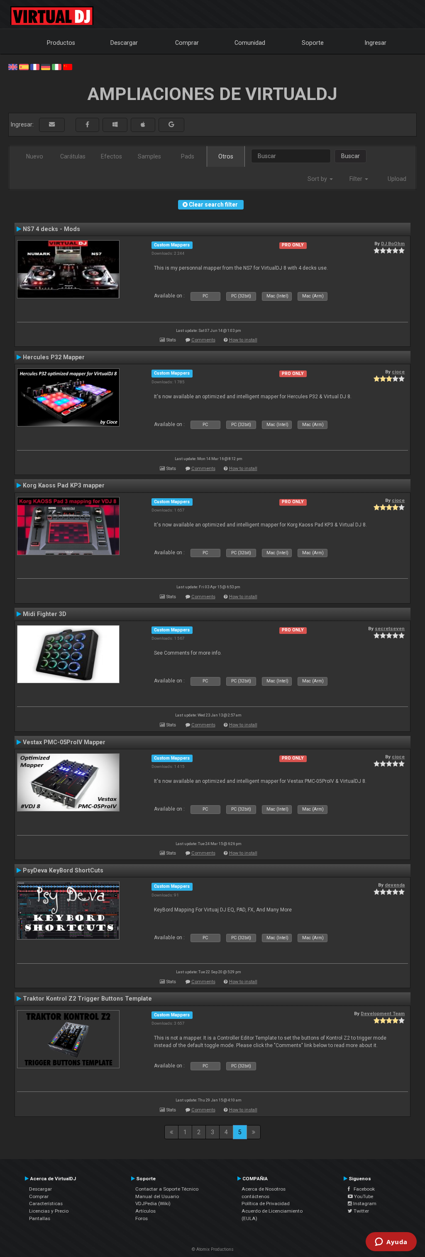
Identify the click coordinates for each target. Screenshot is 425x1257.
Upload (397, 178)
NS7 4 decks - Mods (51, 229)
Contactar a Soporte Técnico (166, 1189)
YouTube (363, 1196)
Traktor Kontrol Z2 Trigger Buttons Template (87, 998)
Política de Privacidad (266, 1203)
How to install (243, 340)
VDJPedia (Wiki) (153, 1203)
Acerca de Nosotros (264, 1189)
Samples (149, 156)
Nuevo (34, 156)
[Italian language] (56, 66)
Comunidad (249, 42)
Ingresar (375, 42)
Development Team (383, 1013)
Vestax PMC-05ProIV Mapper (64, 742)
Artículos (145, 1211)
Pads (187, 156)
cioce (398, 372)
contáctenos (255, 1196)
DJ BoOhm (393, 243)
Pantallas (39, 1218)
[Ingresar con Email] (52, 125)
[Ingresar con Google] (171, 125)
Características (46, 1203)
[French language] (34, 66)
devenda (395, 885)
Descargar (124, 42)
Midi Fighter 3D (44, 614)
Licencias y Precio (48, 1211)
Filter (356, 178)
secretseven (390, 628)
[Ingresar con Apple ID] (143, 125)
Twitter (360, 1211)
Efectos (111, 156)
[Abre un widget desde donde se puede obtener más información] (391, 1242)
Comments (203, 340)
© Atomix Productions (213, 1249)
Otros (225, 156)
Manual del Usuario (157, 1196)
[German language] (45, 66)
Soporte (313, 42)
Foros (141, 1218)
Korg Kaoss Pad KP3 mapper (64, 485)
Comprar (187, 42)
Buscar (350, 156)
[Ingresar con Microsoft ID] (115, 125)
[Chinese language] (67, 66)
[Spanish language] (23, 66)
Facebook (362, 1189)
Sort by (318, 178)
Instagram (364, 1203)
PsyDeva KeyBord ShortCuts (63, 870)
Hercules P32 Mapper (54, 357)
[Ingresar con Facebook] (87, 125)
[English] (12, 66)
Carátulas (72, 156)
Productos (61, 42)
